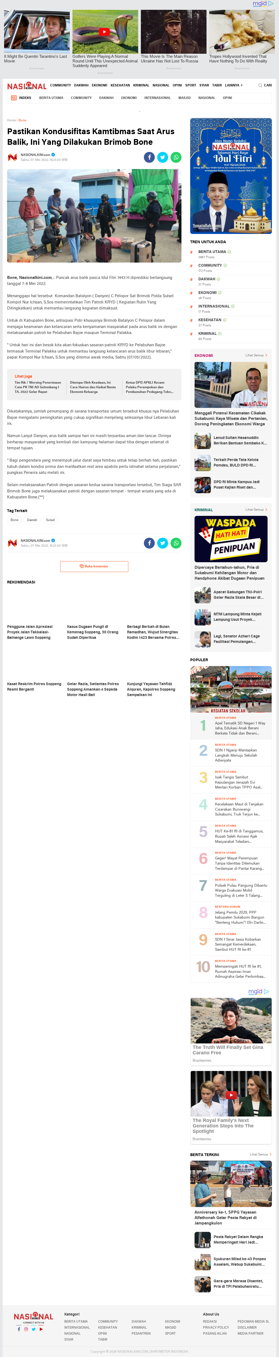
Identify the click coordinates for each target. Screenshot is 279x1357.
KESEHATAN (120, 85)
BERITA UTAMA (51, 98)
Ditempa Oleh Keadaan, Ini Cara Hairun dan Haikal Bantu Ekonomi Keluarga (93, 387)
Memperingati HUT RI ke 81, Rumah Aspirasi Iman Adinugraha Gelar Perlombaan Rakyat (240, 972)
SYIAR (204, 85)
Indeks (25, 98)
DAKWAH (81, 85)
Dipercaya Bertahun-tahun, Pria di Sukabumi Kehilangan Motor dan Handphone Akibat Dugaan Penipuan (230, 573)
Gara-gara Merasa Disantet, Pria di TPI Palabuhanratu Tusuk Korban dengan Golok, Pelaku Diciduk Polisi (239, 1284)
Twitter (33, 1336)
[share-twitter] (162, 157)
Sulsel (50, 520)
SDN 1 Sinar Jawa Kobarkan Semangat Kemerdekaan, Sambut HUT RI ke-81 (238, 945)
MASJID (184, 98)
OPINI (177, 85)
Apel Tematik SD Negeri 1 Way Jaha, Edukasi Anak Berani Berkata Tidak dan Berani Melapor (240, 728)
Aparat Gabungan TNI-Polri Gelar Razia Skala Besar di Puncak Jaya (238, 595)
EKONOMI (99, 85)
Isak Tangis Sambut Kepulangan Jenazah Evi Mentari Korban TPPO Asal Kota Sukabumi (237, 782)
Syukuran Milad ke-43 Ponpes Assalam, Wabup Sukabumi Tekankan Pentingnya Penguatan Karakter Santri (240, 1262)
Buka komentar (96, 566)
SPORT (190, 85)
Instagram (26, 1336)
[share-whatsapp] (176, 157)
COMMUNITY (60, 85)
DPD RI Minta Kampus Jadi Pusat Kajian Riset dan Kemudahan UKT (237, 485)
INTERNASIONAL (157, 98)
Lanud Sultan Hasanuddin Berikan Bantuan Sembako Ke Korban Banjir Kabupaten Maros (240, 441)
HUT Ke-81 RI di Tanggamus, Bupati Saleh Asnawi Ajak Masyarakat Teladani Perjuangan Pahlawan (239, 836)
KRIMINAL (141, 85)
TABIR (217, 85)
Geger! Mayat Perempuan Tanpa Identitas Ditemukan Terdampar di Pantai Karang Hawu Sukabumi (238, 863)
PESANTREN (141, 1333)
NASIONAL (161, 85)
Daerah (32, 520)
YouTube (41, 1336)
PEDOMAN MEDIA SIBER (255, 1321)
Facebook (19, 1336)
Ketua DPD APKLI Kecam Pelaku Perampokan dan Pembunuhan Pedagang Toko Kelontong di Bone (148, 387)
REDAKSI (210, 1321)
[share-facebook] (149, 157)
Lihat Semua (254, 355)
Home (11, 120)
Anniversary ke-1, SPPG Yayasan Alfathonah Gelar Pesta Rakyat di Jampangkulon (226, 1218)
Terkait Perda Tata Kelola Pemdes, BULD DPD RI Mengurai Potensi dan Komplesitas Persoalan (236, 463)
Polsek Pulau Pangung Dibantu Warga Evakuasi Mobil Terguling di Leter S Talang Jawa (241, 891)
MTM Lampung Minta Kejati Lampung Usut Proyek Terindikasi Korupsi (238, 617)
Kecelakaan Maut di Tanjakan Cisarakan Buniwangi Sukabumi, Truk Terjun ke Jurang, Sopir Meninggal (239, 809)
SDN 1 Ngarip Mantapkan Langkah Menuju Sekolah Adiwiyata (236, 755)
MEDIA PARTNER (250, 1333)
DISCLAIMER (247, 1327)
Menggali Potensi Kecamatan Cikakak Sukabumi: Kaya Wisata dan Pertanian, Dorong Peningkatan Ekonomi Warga (231, 418)
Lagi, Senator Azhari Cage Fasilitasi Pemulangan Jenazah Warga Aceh (237, 639)
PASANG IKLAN (215, 1333)
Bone (14, 520)
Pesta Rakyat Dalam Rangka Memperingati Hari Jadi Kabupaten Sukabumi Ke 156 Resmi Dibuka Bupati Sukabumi (238, 1240)
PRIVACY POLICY (216, 1327)
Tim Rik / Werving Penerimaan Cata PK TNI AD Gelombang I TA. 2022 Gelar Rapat (38, 387)
